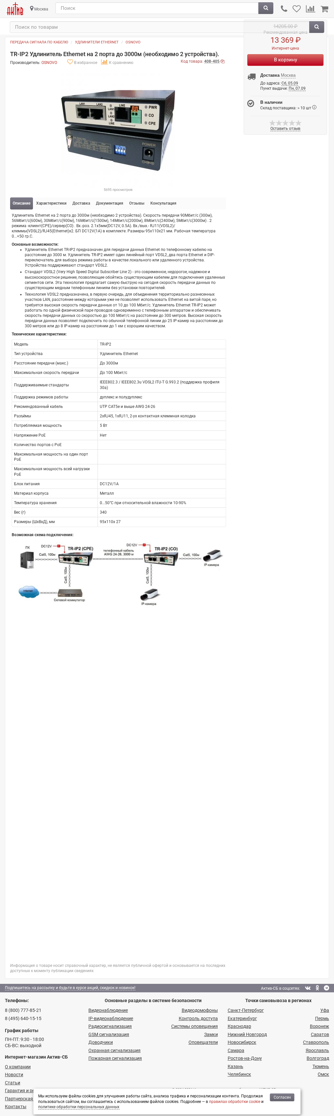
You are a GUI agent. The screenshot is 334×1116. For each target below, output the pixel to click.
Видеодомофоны (200, 1010)
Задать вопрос (39, 755)
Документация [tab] (109, 203)
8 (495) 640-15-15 (23, 1018)
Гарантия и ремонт (25, 1090)
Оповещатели (203, 1042)
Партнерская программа (31, 1098)
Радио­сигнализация (110, 1026)
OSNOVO (133, 42)
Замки (211, 1034)
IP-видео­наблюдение (110, 1018)
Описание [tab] (21, 203)
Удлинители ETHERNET (97, 42)
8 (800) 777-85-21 (23, 1010)
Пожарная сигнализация (115, 1058)
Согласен (282, 1097)
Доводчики (100, 1042)
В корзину (285, 60)
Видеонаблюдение (108, 1010)
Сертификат (34, 738)
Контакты (15, 1106)
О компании (18, 1066)
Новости (14, 1074)
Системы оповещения (194, 1026)
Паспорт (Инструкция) (44, 725)
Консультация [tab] (163, 203)
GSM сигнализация (108, 1034)
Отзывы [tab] (136, 203)
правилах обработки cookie (234, 1101)
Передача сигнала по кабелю (39, 42)
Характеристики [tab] (51, 203)
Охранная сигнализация (114, 1050)
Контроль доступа (198, 1018)
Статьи (12, 1082)
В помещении (159, 677)
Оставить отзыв (40, 942)
